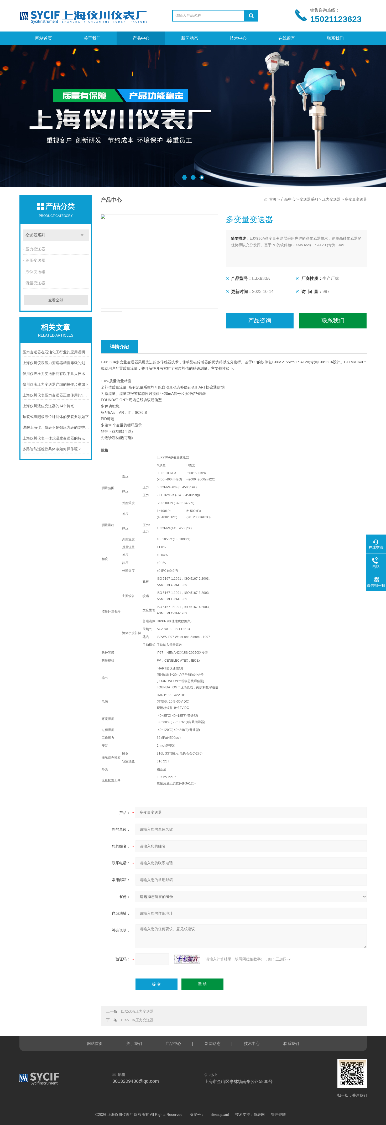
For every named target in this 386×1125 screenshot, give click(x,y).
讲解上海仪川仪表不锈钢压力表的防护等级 (56, 428)
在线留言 (286, 38)
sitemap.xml (220, 1115)
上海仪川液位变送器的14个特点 (48, 406)
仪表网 (259, 1115)
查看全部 (55, 300)
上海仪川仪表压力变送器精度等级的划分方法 (56, 363)
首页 (273, 199)
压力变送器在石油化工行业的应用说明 (54, 352)
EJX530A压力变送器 (137, 1011)
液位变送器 (35, 272)
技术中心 (238, 38)
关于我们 (92, 38)
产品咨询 (259, 320)
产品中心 (141, 38)
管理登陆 (278, 1115)
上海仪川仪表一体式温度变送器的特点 (54, 438)
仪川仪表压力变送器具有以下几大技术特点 (56, 374)
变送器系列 (35, 235)
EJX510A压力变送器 (137, 1020)
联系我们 (335, 38)
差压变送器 (35, 260)
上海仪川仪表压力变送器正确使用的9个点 (56, 395)
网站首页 (43, 38)
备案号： (197, 1115)
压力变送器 (35, 249)
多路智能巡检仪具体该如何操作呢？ (52, 449)
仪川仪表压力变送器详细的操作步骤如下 (56, 384)
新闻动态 (189, 38)
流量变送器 (35, 283)
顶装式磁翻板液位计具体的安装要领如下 (56, 417)
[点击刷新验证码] (187, 959)
